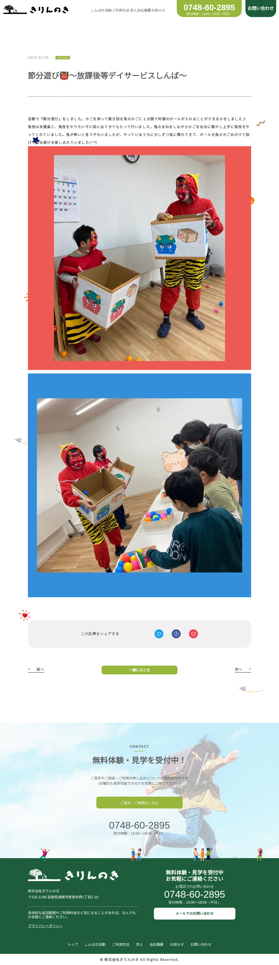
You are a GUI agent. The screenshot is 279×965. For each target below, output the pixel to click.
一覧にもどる (139, 669)
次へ (238, 669)
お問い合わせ (261, 7)
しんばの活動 (101, 10)
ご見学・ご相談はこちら (139, 802)
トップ (73, 944)
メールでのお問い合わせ (194, 913)
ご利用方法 (120, 10)
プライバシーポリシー (45, 925)
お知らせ (158, 10)
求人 (133, 10)
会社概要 (144, 10)
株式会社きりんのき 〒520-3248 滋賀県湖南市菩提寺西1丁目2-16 (63, 893)
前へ (40, 669)
